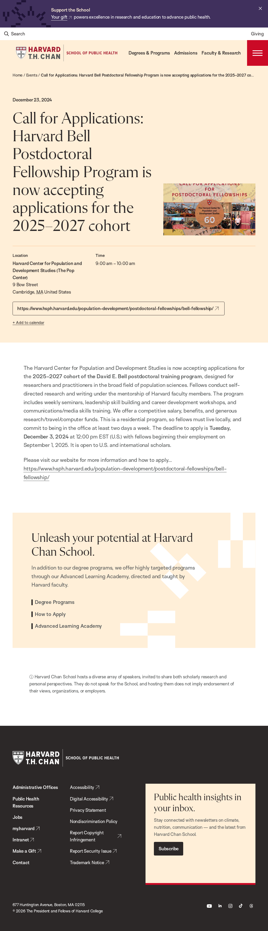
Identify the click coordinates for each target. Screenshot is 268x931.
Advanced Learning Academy (68, 626)
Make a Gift (24, 851)
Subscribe (168, 848)
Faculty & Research (221, 53)
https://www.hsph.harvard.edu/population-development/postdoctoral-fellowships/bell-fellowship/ (115, 308)
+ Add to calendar (28, 323)
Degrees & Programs (149, 53)
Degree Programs (55, 602)
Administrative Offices (35, 787)
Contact (21, 862)
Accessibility (82, 787)
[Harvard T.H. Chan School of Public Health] (66, 758)
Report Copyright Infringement (87, 836)
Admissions (185, 53)
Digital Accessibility (89, 799)
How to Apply (50, 614)
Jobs (18, 817)
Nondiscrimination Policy (94, 821)
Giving (257, 33)
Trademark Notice (87, 862)
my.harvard (24, 828)
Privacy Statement (88, 810)
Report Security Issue (90, 851)
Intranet (21, 839)
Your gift (59, 17)
